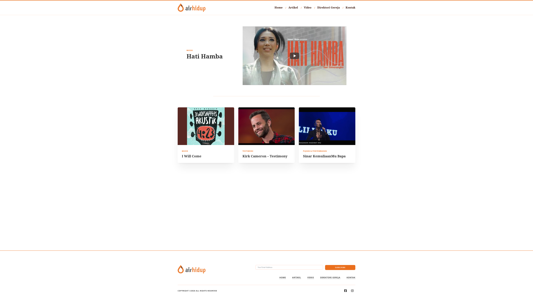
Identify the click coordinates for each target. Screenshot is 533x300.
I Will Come (191, 156)
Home (279, 7)
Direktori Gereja (328, 7)
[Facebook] (346, 291)
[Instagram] (352, 291)
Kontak (350, 7)
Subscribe (340, 267)
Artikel (293, 7)
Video (307, 7)
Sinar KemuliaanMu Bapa (324, 156)
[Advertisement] (266, 193)
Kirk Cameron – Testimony (264, 156)
